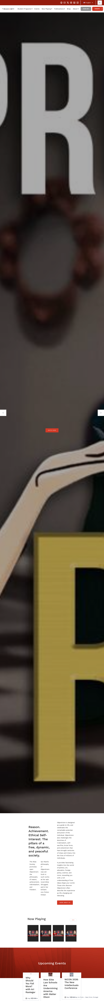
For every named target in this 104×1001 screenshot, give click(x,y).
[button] (88, 2)
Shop (69, 9)
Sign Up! (86, 8)
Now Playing (46, 9)
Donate (97, 8)
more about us (65, 902)
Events (36, 9)
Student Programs (24, 9)
